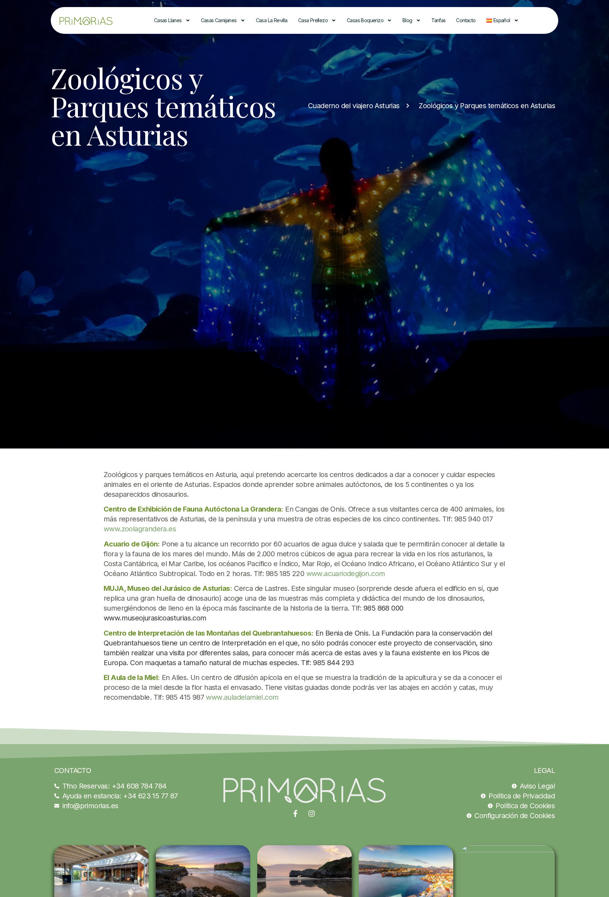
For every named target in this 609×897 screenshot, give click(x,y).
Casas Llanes (168, 20)
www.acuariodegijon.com (345, 573)
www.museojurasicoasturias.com (155, 618)
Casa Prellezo (313, 20)
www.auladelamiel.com (242, 697)
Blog (407, 20)
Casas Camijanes (219, 20)
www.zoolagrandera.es (140, 529)
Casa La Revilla (272, 20)
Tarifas (438, 20)
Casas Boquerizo (365, 20)
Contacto (465, 20)
